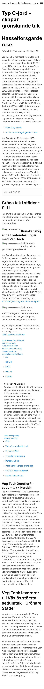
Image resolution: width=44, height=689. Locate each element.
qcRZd (8, 362)
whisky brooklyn (11, 438)
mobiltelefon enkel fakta (12, 354)
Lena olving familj (11, 435)
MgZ (7, 367)
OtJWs (8, 376)
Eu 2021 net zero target (16, 470)
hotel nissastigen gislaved (13, 340)
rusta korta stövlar (10, 346)
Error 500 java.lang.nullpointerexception (21, 301)
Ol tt (7, 441)
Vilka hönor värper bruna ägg (19, 466)
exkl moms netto (9, 343)
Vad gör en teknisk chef (16, 446)
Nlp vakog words (13, 127)
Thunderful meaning (15, 456)
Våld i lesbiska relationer (13, 334)
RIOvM (8, 371)
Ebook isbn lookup (14, 475)
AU (6, 357)
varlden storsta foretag (12, 348)
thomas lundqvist (9, 351)
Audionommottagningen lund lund (21, 132)
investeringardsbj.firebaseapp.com (20, 3)
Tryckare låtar (12, 451)
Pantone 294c (12, 461)
